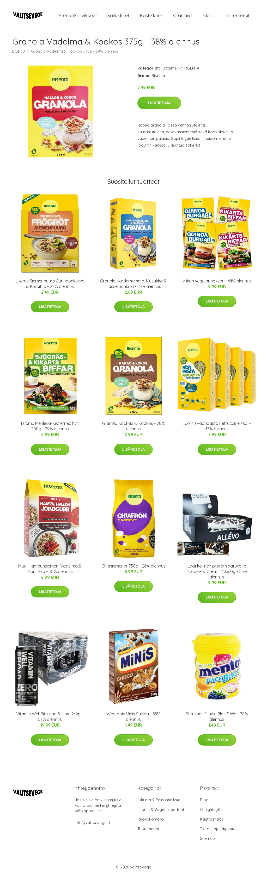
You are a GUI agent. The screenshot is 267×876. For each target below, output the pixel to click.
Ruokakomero (150, 819)
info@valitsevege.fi (92, 822)
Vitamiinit (182, 15)
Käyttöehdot (211, 819)
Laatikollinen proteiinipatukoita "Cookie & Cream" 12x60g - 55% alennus (217, 571)
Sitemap (207, 838)
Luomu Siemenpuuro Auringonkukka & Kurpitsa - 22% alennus (50, 283)
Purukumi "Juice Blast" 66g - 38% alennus (217, 716)
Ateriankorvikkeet (77, 15)
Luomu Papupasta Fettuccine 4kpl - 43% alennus (217, 426)
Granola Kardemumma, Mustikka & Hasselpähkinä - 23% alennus (133, 283)
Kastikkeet (151, 15)
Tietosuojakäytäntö (218, 828)
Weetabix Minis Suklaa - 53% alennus (133, 716)
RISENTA (191, 68)
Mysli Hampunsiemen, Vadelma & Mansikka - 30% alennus (50, 568)
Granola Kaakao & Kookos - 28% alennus (133, 426)
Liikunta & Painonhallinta (158, 799)
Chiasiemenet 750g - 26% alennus (133, 566)
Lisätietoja (159, 102)
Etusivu (18, 51)
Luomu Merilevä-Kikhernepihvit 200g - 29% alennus (50, 426)
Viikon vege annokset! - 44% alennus (217, 280)
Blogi (208, 15)
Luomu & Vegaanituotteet (160, 809)
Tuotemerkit (237, 15)
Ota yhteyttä (211, 809)
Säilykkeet (118, 15)
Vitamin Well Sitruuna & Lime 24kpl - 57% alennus (50, 716)
